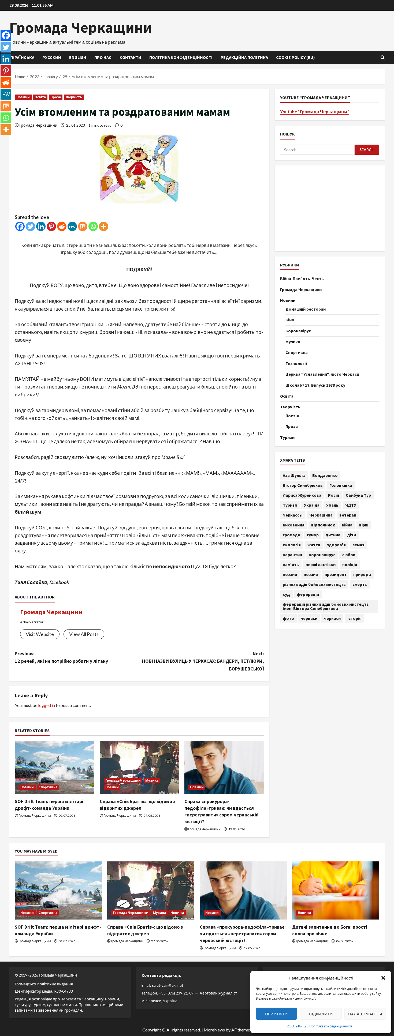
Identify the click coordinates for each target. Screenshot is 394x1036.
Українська (21, 57)
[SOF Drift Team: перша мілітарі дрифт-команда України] (54, 767)
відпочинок (323, 525)
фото (288, 618)
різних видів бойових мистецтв (314, 584)
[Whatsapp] (93, 226)
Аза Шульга (294, 475)
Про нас (102, 57)
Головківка (340, 485)
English (77, 57)
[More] (103, 226)
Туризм (287, 437)
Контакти (130, 57)
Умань (332, 505)
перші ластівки (321, 564)
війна (347, 525)
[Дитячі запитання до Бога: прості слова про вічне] (335, 890)
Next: (203, 661)
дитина (332, 534)
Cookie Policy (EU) (295, 57)
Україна (311, 505)
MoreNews (214, 1029)
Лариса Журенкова (302, 495)
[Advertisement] (329, 208)
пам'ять (291, 564)
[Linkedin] (41, 226)
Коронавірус (298, 330)
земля (358, 544)
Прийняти (276, 1013)
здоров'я (336, 544)
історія (354, 618)
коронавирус (322, 554)
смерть (359, 584)
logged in (46, 705)
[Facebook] (20, 226)
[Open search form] (383, 57)
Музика (151, 780)
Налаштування (365, 1013)
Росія (333, 495)
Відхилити (321, 1013)
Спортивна (48, 787)
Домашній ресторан (305, 308)
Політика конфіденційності (330, 1026)
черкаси (309, 618)
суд (286, 594)
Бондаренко (325, 475)
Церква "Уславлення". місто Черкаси (322, 374)
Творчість (73, 97)
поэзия (290, 574)
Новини (23, 97)
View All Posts (84, 634)
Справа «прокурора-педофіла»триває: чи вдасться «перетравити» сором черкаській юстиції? (243, 933)
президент (336, 574)
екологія (292, 544)
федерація (308, 594)
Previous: (61, 657)
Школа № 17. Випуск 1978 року (315, 384)
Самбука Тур (358, 495)
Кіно (289, 319)
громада (291, 534)
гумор (313, 534)
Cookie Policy (297, 1026)
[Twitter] (30, 226)
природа (362, 574)
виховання (293, 525)
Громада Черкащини (80, 27)
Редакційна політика (244, 57)
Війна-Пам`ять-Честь (302, 278)
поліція (349, 564)
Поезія (292, 415)
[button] (383, 978)
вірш (363, 525)
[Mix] (82, 226)
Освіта (40, 97)
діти (351, 534)
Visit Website (40, 634)
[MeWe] (72, 226)
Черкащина (321, 515)
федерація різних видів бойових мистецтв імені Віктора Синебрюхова (326, 606)
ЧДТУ (350, 505)
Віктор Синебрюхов (303, 485)
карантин (292, 554)
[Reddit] (61, 226)
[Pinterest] (51, 226)
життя (313, 544)
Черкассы (293, 515)
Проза (55, 97)
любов (348, 554)
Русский (51, 57)
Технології (296, 363)
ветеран (347, 515)
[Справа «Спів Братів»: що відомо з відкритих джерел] (139, 767)
